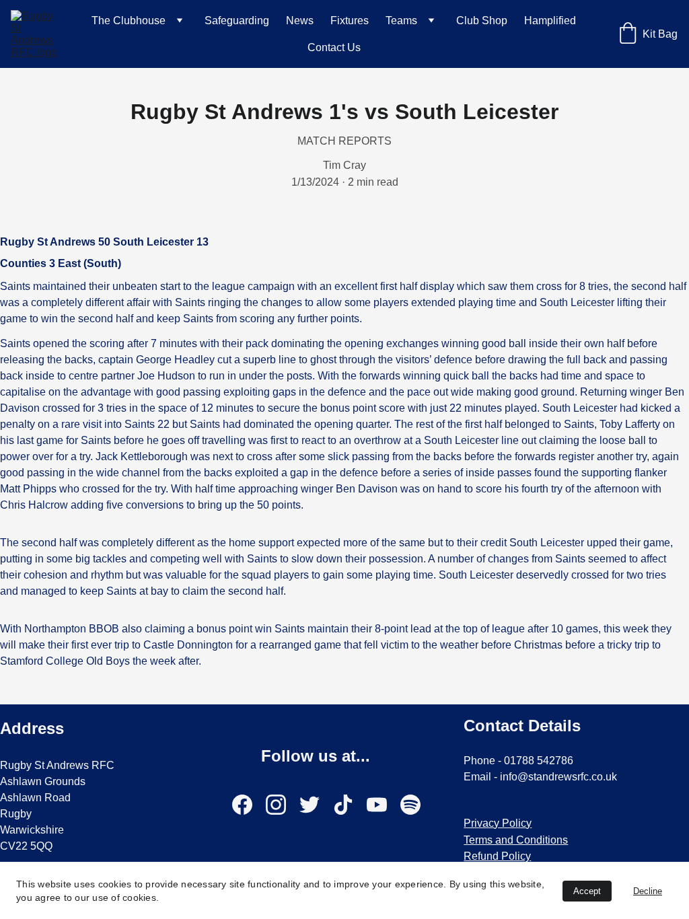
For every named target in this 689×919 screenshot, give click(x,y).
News (300, 20)
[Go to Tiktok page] (350, 805)
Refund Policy (497, 856)
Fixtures (349, 20)
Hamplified (550, 20)
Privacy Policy (498, 823)
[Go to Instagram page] (282, 805)
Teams (401, 20)
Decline (647, 891)
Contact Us (334, 47)
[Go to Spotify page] (410, 805)
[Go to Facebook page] (249, 805)
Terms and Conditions (516, 840)
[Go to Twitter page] (316, 805)
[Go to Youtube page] (383, 805)
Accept (587, 891)
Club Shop (481, 20)
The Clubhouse (129, 20)
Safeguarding (237, 20)
